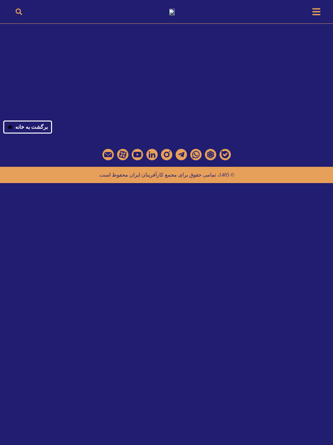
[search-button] (19, 12)
